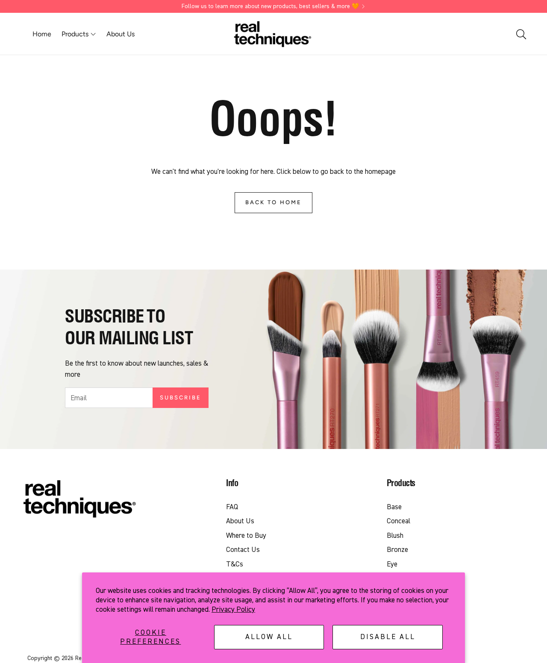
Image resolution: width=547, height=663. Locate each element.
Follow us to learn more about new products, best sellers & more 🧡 (270, 6)
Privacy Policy (233, 609)
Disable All (387, 636)
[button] (520, 34)
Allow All (269, 636)
